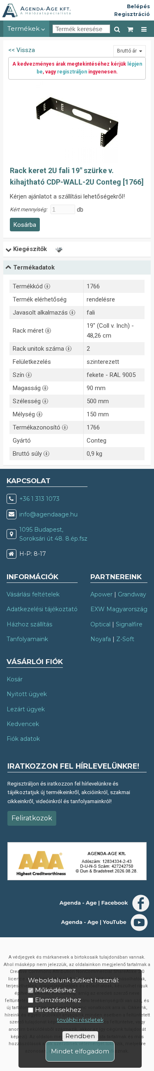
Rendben (80, 1036)
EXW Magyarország (118, 609)
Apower (101, 594)
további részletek (80, 1020)
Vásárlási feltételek (33, 594)
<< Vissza (21, 50)
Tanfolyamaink (27, 639)
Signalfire (129, 624)
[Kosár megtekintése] (130, 29)
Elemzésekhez (58, 1000)
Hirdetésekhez (58, 1010)
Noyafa (100, 639)
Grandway (132, 594)
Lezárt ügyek (26, 709)
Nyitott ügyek (27, 694)
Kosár (15, 679)
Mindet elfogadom (80, 1051)
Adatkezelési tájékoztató (42, 609)
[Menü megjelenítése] (144, 29)
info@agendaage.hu (48, 514)
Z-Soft (125, 639)
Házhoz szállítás (29, 624)
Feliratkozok (31, 818)
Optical (100, 624)
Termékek (24, 28)
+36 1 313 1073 (39, 498)
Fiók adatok (23, 738)
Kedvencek (23, 724)
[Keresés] (117, 29)
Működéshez (55, 990)
